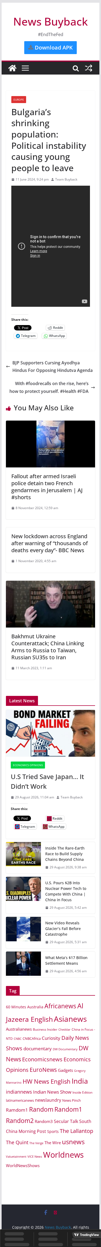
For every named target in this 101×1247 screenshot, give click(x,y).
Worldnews (63, 1154)
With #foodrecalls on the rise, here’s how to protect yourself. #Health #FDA (49, 387)
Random (41, 1109)
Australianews (19, 1029)
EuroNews (43, 1069)
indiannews (19, 1092)
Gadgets (65, 1070)
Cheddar (64, 1029)
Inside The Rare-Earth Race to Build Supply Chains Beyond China (65, 854)
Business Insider (45, 1029)
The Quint (17, 1142)
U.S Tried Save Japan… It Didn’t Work (47, 781)
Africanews (60, 1006)
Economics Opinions (28, 765)
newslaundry (48, 1100)
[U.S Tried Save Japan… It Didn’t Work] (50, 733)
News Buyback (50, 21)
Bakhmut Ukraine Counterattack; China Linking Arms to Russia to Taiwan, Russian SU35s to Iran (47, 647)
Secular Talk (66, 1121)
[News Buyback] (12, 68)
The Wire (52, 1143)
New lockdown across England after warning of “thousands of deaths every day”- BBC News (49, 543)
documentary (37, 1048)
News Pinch (71, 1100)
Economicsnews (42, 1059)
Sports (53, 1131)
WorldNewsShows (23, 1165)
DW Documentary (65, 1049)
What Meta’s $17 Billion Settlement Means (66, 960)
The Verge (36, 1143)
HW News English (47, 1081)
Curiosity (51, 1038)
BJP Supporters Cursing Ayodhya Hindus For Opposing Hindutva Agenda (52, 367)
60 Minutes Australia (24, 1006)
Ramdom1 (17, 1110)
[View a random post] (88, 68)
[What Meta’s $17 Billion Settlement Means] (23, 964)
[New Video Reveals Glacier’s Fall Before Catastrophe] (23, 932)
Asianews (70, 1019)
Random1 (68, 1109)
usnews (73, 1141)
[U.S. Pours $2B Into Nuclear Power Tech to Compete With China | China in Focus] (23, 895)
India (80, 1081)
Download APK (53, 47)
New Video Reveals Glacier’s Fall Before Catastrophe (63, 928)
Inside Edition (82, 1092)
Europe (18, 99)
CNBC (18, 1039)
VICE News (34, 1156)
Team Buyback (66, 179)
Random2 (20, 1120)
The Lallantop (76, 1131)
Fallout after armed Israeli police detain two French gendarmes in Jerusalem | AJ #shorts (47, 487)
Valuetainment (16, 1156)
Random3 (44, 1121)
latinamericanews (20, 1100)
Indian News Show (52, 1092)
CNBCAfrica (32, 1038)
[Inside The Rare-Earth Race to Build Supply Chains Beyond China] (23, 857)
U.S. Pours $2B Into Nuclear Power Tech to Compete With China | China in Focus (65, 891)
